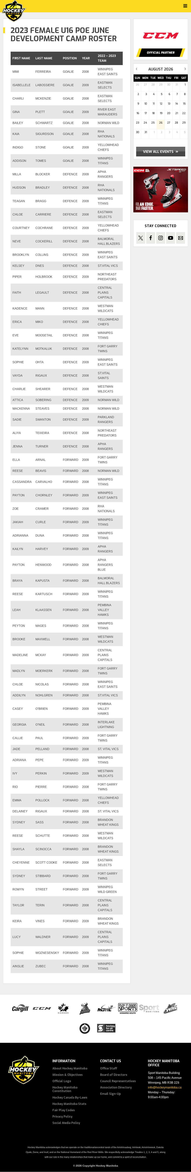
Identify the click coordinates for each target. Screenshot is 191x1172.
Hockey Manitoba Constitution (64, 1089)
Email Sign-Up (110, 1094)
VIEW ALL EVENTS (160, 151)
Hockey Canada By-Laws (69, 1097)
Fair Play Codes (63, 1110)
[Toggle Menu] (185, 6)
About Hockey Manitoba (69, 1068)
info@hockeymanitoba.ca (164, 1087)
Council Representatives (118, 1081)
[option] (169, 32)
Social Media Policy (66, 1123)
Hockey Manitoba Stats (69, 1104)
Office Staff (108, 1068)
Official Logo (61, 1081)
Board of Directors (113, 1075)
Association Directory (116, 1087)
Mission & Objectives (67, 1075)
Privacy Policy (62, 1116)
